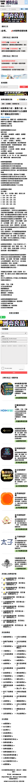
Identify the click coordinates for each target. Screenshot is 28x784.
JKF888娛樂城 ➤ (20, 669)
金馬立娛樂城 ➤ (21, 705)
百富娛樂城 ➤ (8, 646)
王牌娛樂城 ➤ (21, 651)
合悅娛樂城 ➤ (21, 654)
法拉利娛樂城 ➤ (21, 642)
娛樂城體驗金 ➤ (9, 745)
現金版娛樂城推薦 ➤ (10, 755)
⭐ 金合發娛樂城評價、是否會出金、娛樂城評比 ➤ (14, 593)
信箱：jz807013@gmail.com (14, 774)
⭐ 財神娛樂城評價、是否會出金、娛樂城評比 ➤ (14, 588)
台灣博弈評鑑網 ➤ (9, 758)
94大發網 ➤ (7, 727)
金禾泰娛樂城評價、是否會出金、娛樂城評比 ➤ (13, 616)
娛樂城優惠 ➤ (8, 749)
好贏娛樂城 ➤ (8, 736)
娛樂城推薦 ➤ (8, 742)
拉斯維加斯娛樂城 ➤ (21, 647)
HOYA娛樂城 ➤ (8, 733)
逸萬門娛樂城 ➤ (8, 642)
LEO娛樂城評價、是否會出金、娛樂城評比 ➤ (14, 626)
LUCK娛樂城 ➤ (8, 679)
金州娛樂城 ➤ (8, 682)
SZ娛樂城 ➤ (7, 701)
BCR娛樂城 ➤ (7, 673)
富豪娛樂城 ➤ (8, 637)
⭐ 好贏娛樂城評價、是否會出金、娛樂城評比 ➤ (14, 583)
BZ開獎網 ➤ (7, 764)
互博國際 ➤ (20, 676)
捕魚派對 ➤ (20, 679)
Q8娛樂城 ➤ (20, 660)
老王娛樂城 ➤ (8, 704)
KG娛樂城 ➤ (7, 660)
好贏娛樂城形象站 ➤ (10, 739)
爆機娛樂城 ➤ (21, 701)
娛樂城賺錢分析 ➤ (9, 752)
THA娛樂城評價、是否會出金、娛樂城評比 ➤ (14, 612)
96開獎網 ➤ (7, 723)
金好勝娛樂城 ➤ (21, 697)
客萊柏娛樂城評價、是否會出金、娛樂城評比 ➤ (13, 607)
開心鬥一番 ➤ (21, 688)
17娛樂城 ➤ (7, 651)
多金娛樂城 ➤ (21, 713)
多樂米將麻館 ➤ (21, 692)
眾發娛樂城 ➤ (8, 709)
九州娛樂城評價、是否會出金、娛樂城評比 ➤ (14, 602)
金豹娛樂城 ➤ (8, 713)
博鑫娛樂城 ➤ (21, 657)
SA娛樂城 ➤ (7, 663)
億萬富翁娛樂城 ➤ (8, 686)
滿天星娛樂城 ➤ (21, 664)
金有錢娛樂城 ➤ (8, 669)
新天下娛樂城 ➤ (8, 692)
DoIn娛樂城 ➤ (21, 685)
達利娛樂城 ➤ (21, 682)
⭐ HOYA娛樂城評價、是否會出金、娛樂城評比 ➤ (14, 579)
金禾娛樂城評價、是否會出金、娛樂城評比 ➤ (14, 598)
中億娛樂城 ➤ (8, 676)
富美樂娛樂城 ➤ (8, 697)
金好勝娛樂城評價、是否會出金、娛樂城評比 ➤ (13, 621)
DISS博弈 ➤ (7, 730)
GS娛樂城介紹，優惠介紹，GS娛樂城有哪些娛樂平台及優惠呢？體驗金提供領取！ (14, 111)
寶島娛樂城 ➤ (21, 673)
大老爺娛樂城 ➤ (8, 655)
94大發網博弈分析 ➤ (10, 761)
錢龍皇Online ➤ (20, 709)
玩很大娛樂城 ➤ (21, 637)
